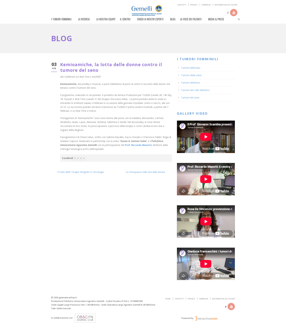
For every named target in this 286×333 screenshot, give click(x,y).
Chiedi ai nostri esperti (150, 19)
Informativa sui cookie (226, 4)
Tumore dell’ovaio (190, 67)
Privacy (194, 4)
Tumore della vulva (191, 75)
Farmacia (206, 4)
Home (168, 298)
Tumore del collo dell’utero (195, 90)
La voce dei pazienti (191, 19)
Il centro (125, 19)
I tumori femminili (61, 19)
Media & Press (216, 19)
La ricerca (84, 19)
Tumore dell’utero (190, 82)
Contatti (181, 4)
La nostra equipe (105, 19)
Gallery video (192, 113)
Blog (172, 19)
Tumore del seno (190, 97)
